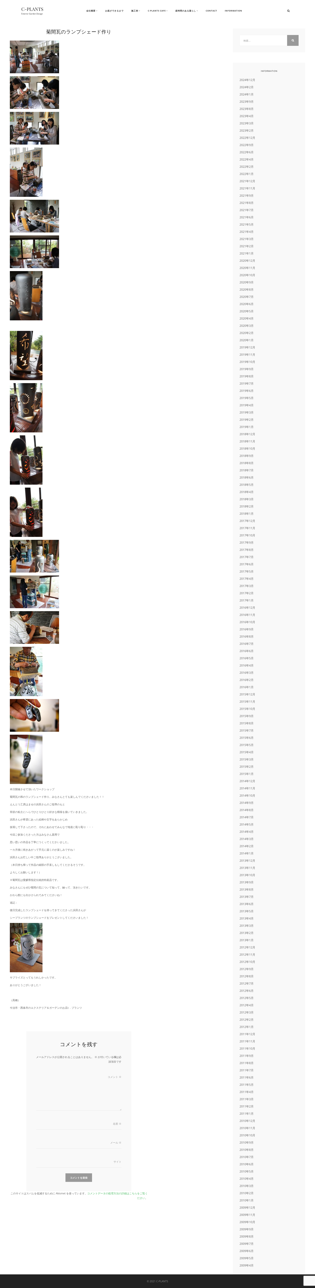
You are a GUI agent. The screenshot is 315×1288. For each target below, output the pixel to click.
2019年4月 (247, 405)
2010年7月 (247, 1157)
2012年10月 (247, 962)
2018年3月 (247, 499)
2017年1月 (247, 600)
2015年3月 (247, 759)
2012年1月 (247, 1027)
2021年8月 (247, 203)
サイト (117, 1161)
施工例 (134, 10)
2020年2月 (247, 333)
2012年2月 (247, 1020)
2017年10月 (247, 535)
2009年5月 (247, 1258)
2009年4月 (247, 1265)
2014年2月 (247, 846)
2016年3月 (247, 673)
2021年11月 (247, 188)
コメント (114, 1077)
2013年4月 (247, 918)
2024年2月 (247, 87)
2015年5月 (247, 745)
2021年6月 (247, 217)
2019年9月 (247, 369)
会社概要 (90, 10)
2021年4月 (247, 232)
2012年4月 (247, 1005)
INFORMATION (233, 10)
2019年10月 (247, 362)
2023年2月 (247, 130)
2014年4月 (247, 832)
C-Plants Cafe (157, 10)
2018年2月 (247, 506)
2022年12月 (247, 138)
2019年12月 (247, 347)
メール (115, 1142)
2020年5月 (247, 311)
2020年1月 (247, 340)
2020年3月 (247, 326)
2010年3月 (247, 1186)
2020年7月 (247, 297)
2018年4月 (247, 492)
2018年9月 (247, 456)
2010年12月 (247, 1121)
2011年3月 (247, 1099)
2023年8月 (247, 109)
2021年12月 (247, 181)
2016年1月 (247, 687)
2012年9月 (247, 969)
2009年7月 (247, 1244)
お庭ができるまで (114, 10)
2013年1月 (247, 940)
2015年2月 (247, 767)
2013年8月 (247, 889)
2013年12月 (247, 860)
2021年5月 (247, 224)
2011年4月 (247, 1092)
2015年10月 (247, 709)
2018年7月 (247, 470)
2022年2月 (247, 167)
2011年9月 (247, 1056)
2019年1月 (247, 427)
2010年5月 (247, 1171)
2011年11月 (247, 1041)
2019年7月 (247, 383)
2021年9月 (247, 195)
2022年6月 (247, 152)
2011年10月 (247, 1048)
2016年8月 (247, 636)
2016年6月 (247, 651)
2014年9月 (247, 803)
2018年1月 (247, 514)
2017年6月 (247, 564)
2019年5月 (247, 398)
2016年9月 (247, 629)
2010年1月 (247, 1200)
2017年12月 (247, 521)
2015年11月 (247, 701)
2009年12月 (247, 1207)
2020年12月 (247, 261)
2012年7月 (247, 983)
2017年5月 (247, 571)
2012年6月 (247, 991)
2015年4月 (247, 752)
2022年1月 (247, 174)
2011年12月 (247, 1034)
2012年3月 (247, 1012)
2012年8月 (247, 976)
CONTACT (211, 10)
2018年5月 (247, 485)
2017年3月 (247, 586)
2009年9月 (247, 1229)
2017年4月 (247, 579)
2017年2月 (247, 593)
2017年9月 (247, 542)
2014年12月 (247, 781)
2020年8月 (247, 289)
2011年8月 (247, 1063)
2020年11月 (247, 268)
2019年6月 (247, 391)
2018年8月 (247, 463)
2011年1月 (247, 1114)
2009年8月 (247, 1236)
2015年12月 (247, 694)
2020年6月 (247, 304)
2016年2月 (247, 680)
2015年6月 (247, 738)
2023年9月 (247, 102)
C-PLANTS (32, 9)
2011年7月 (247, 1070)
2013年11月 (247, 868)
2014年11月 (247, 788)
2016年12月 (247, 608)
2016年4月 (247, 665)
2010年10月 (247, 1135)
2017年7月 (247, 557)
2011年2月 (247, 1106)
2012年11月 (247, 954)
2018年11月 (247, 441)
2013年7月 (247, 897)
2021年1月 (247, 253)
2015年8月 (247, 723)
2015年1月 (247, 774)
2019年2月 (247, 420)
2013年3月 (247, 926)
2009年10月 (247, 1222)
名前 (117, 1124)
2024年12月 (247, 80)
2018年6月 (247, 477)
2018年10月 (247, 448)
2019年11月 (247, 354)
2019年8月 (247, 376)
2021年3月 (247, 239)
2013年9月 (247, 882)
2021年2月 (247, 246)
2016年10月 (247, 622)
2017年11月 (247, 528)
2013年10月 (247, 875)
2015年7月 (247, 730)
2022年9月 (247, 145)
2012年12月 (247, 947)
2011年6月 (247, 1077)
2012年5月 (247, 998)
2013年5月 (247, 911)
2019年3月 (247, 412)
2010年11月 (247, 1128)
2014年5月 (247, 824)
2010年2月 (247, 1193)
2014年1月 (247, 853)
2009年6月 (247, 1251)
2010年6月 (247, 1164)
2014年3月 (247, 839)
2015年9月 (247, 716)
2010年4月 (247, 1179)
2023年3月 (247, 123)
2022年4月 (247, 159)
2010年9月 (247, 1142)
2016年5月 (247, 658)
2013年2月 (247, 933)
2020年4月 (247, 318)
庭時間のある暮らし (185, 10)
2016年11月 (247, 615)
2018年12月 (247, 434)
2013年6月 (247, 904)
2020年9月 (247, 282)
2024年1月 (247, 94)
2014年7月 (247, 817)
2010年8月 (247, 1150)
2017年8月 (247, 550)
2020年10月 (247, 275)
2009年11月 (247, 1215)
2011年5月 (247, 1085)
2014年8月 (247, 810)
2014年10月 (247, 795)
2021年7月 (247, 210)
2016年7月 (247, 644)
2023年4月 (247, 116)
